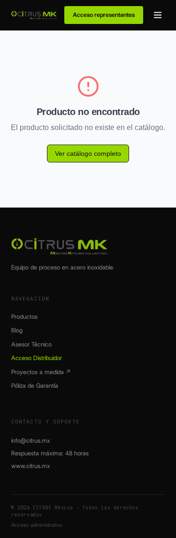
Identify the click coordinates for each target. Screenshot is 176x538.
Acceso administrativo (36, 525)
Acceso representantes (104, 14)
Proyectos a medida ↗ (40, 372)
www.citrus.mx (30, 465)
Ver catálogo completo (88, 153)
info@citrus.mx (30, 440)
